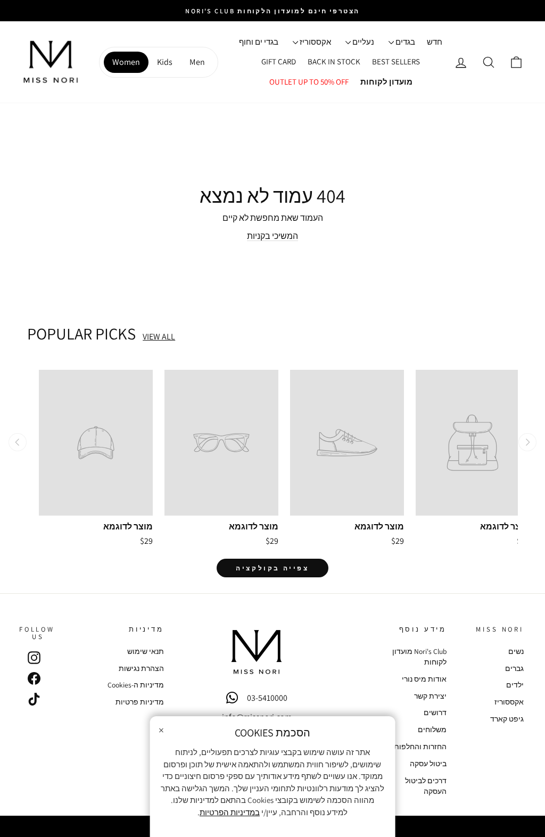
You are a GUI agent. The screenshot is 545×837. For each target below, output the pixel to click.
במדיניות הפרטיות (230, 812)
